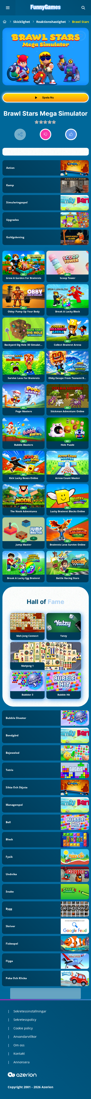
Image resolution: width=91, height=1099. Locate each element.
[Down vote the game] (45, 134)
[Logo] (45, 7)
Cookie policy (23, 1028)
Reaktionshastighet (51, 22)
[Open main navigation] (7, 7)
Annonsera (21, 1062)
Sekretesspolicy (24, 1019)
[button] (83, 7)
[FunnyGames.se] (4, 21)
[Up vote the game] (71, 134)
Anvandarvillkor (25, 1036)
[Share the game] (20, 134)
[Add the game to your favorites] (81, 36)
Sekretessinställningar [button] (29, 1011)
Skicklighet (21, 22)
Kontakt (19, 1053)
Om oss (19, 1045)
